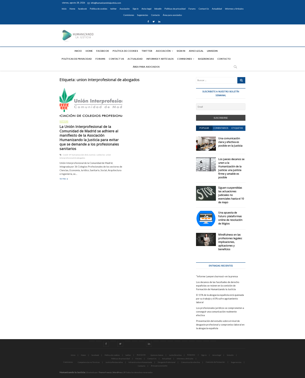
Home (72, 8)
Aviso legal (146, 8)
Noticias (64, 121)
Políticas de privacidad (175, 8)
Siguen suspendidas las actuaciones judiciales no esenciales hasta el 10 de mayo (231, 195)
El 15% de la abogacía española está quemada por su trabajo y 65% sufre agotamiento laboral (220, 298)
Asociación (125, 8)
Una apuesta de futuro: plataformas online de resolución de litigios (230, 218)
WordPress (118, 372)
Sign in (136, 8)
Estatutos (191, 355)
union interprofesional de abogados (85, 156)
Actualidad (217, 8)
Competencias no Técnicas (89, 362)
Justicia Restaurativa (114, 362)
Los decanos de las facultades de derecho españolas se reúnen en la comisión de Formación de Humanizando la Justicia (217, 286)
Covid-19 (67, 155)
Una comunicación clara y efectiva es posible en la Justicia (230, 142)
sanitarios (100, 155)
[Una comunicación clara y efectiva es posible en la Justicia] (206, 138)
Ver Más (69, 179)
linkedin (158, 8)
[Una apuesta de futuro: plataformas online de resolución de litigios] (206, 212)
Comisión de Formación (215, 362)
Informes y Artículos (234, 8)
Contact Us (204, 8)
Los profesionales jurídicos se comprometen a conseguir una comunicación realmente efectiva (220, 311)
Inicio (64, 8)
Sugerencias (142, 15)
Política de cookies (98, 8)
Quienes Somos (156, 355)
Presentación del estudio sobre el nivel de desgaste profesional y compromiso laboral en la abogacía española (220, 324)
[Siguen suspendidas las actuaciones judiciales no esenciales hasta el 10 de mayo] (206, 187)
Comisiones (128, 15)
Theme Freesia (105, 372)
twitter (113, 8)
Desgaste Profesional (166, 362)
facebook (82, 8)
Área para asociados (172, 15)
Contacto (155, 15)
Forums (192, 8)
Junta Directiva (175, 355)
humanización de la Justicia (83, 155)
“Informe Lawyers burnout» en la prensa (217, 276)
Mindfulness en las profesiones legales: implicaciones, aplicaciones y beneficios (230, 242)
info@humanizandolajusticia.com (105, 3)
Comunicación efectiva (190, 362)
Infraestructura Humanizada (140, 362)
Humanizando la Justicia (72, 372)
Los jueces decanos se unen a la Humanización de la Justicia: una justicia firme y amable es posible (231, 168)
